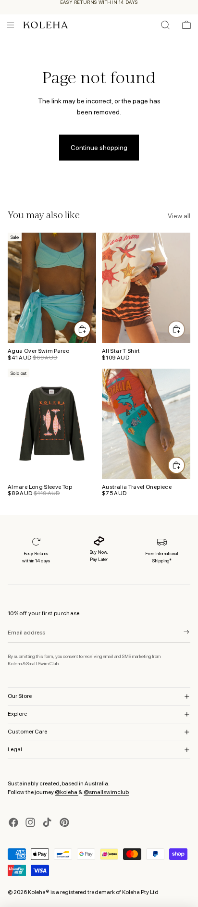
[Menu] (10, 25)
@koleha (66, 792)
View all (179, 216)
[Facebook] (13, 822)
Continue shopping (99, 147)
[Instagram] (30, 822)
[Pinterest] (64, 822)
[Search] (165, 25)
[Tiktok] (47, 822)
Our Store (20, 696)
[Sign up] (180, 632)
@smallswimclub (106, 792)
